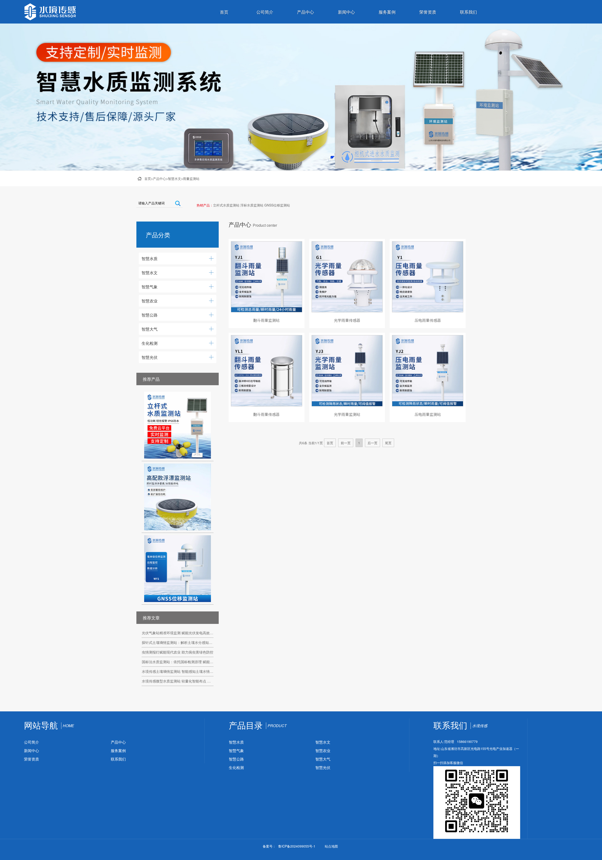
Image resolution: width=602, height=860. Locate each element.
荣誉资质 (427, 12)
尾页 (388, 442)
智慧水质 (236, 742)
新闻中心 (346, 12)
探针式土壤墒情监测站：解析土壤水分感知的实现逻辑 (177, 642)
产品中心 (305, 12)
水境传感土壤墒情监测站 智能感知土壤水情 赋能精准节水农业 (177, 671)
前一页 (346, 442)
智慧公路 (236, 759)
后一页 (372, 442)
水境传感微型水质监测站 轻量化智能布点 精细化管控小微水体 (177, 680)
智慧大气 (322, 759)
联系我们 (468, 12)
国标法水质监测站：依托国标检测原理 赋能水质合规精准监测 (177, 661)
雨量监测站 (191, 178)
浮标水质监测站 (251, 205)
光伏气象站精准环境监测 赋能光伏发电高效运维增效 (177, 632)
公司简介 (264, 12)
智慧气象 (236, 750)
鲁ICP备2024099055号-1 (296, 846)
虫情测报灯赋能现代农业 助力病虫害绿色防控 (177, 652)
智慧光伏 (322, 767)
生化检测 (236, 767)
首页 (224, 12)
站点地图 (331, 846)
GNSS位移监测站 (277, 205)
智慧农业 (322, 750)
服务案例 (387, 12)
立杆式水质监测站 (226, 205)
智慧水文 (174, 178)
